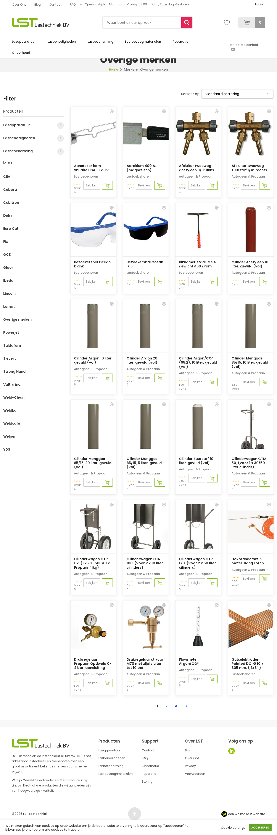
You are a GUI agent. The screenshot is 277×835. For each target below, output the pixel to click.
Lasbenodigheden (61, 41)
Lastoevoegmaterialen (143, 41)
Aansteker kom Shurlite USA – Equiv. (92, 167)
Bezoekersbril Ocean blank (92, 264)
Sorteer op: (190, 93)
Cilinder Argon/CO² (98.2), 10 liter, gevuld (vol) (198, 362)
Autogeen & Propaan (195, 176)
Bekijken (92, 185)
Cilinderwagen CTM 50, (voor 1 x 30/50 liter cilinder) (249, 462)
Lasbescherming (100, 41)
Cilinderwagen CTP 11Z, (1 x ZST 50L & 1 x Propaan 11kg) (92, 563)
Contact (55, 4)
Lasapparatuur (24, 41)
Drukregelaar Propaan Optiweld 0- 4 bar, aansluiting (92, 663)
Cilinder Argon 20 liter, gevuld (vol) (142, 360)
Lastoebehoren (86, 176)
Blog (37, 4)
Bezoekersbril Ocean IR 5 (145, 264)
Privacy (190, 766)
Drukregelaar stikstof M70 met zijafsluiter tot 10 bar (146, 663)
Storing (147, 781)
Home (113, 69)
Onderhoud (21, 52)
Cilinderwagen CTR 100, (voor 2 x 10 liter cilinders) (145, 563)
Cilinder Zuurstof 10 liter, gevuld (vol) (196, 460)
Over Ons (19, 4)
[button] (112, 111)
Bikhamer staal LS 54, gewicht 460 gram (198, 264)
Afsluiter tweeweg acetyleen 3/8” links (196, 167)
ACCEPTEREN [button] (260, 827)
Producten (13, 111)
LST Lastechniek (35, 814)
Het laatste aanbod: (244, 45)
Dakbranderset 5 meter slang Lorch (248, 561)
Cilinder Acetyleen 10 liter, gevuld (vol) (250, 264)
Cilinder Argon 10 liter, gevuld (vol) (93, 360)
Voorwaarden (195, 774)
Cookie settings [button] (233, 828)
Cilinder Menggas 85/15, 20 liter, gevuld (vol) (92, 462)
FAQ (73, 4)
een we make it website (246, 814)
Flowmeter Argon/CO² (188, 661)
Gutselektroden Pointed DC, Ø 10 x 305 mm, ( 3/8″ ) (247, 663)
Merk (7, 163)
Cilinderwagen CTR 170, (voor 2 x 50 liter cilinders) (197, 563)
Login (259, 4)
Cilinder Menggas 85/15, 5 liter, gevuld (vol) (144, 462)
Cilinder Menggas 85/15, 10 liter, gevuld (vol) (250, 362)
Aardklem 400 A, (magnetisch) (141, 167)
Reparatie (180, 41)
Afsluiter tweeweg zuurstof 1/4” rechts (249, 167)
